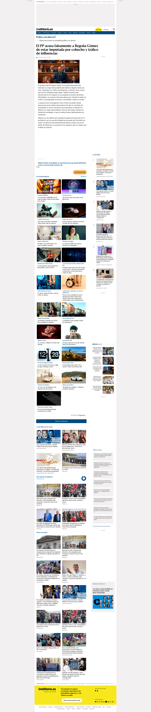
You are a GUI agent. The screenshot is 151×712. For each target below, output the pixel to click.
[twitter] (39, 159)
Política (39, 32)
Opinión (60, 32)
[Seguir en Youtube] (106, 701)
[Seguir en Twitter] (98, 701)
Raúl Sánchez (51, 473)
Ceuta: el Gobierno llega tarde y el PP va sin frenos (48, 648)
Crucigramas (47, 683)
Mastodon (92, 708)
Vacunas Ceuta (69, 1)
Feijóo (65, 1)
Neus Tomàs (39, 651)
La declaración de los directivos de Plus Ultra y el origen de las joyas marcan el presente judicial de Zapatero (104, 237)
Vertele (88, 32)
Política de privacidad (96, 707)
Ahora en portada (42, 532)
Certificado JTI (85, 708)
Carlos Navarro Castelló (101, 288)
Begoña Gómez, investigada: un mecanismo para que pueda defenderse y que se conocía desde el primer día (62, 164)
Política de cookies (61, 708)
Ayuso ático (104, 1)
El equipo (50, 707)
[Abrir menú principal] (114, 29)
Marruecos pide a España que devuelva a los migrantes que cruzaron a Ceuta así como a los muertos (47, 501)
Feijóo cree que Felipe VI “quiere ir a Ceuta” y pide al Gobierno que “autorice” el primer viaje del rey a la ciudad (74, 577)
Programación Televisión (81, 683)
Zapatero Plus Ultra (110, 1)
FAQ (104, 707)
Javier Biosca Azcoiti (41, 448)
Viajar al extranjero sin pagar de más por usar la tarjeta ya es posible (97, 388)
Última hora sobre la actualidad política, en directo (57, 40)
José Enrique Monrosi (67, 655)
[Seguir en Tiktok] (108, 701)
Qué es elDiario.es (43, 707)
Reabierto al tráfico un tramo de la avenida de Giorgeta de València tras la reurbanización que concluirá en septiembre (103, 465)
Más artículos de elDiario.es (45, 477)
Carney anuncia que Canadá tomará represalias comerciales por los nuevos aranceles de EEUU (103, 482)
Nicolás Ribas (109, 264)
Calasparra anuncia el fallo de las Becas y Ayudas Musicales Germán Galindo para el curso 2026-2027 (103, 455)
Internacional (46, 32)
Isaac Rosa (64, 471)
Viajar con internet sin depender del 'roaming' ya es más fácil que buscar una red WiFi (97, 350)
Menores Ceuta (60, 1)
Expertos (107, 683)
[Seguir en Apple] (97, 690)
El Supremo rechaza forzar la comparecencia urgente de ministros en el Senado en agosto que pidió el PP (48, 552)
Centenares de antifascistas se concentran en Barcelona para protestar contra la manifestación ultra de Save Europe (47, 675)
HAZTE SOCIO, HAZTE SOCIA (71, 700)
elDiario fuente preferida (64, 683)
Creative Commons (80, 707)
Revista (73, 708)
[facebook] (42, 159)
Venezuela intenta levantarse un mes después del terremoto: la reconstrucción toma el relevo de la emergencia (97, 361)
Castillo (58, 683)
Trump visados (86, 1)
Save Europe (99, 1)
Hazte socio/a (99, 29)
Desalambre (82, 32)
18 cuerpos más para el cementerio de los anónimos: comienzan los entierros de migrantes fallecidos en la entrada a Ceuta (48, 577)
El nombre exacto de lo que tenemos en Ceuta (74, 468)
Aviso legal (88, 707)
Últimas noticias (97, 450)
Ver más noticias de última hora (101, 526)
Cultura (65, 32)
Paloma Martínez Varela (67, 450)
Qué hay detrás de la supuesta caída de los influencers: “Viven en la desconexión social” (73, 446)
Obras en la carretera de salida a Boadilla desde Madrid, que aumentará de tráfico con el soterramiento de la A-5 (103, 510)
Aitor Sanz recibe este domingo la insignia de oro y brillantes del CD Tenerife (102, 491)
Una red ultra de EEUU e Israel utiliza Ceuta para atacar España (47, 445)
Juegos (93, 32)
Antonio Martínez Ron (42, 473)
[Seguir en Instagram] (103, 701)
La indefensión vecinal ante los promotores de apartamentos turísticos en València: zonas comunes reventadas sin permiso (105, 283)
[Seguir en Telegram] (101, 701)
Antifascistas (80, 1)
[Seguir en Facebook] (99, 701)
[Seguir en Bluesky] (95, 701)
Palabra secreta (102, 683)
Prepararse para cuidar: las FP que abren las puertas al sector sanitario (97, 378)
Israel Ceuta (48, 1)
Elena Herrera (40, 557)
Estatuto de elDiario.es (99, 583)
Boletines (79, 708)
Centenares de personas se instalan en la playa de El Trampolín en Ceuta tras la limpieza (73, 525)
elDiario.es (39, 505)
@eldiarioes (41, 478)
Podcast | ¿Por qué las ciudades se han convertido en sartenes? (97, 369)
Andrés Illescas (40, 582)
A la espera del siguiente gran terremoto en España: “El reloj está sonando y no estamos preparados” (48, 469)
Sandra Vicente (40, 679)
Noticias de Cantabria (95, 683)
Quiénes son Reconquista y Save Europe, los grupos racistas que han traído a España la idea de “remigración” (73, 675)
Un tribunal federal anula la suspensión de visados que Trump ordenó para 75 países (103, 518)
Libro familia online (72, 683)
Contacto (68, 708)
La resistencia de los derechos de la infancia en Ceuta (48, 625)
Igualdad (75, 32)
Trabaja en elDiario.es (58, 707)
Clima (70, 32)
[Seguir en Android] (95, 690)
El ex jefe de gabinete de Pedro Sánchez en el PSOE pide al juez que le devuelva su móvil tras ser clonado (48, 525)
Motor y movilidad (113, 683)
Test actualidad (88, 683)
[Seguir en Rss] (112, 701)
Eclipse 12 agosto (53, 683)
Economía (53, 32)
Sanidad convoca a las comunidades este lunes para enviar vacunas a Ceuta (73, 500)
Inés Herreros (40, 628)
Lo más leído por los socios (45, 427)
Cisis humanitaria (54, 1)
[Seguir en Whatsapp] (110, 701)
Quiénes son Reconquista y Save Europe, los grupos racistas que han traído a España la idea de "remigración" (103, 214)
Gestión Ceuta (74, 1)
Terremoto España (92, 1)
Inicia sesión (106, 29)
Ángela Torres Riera (100, 264)
